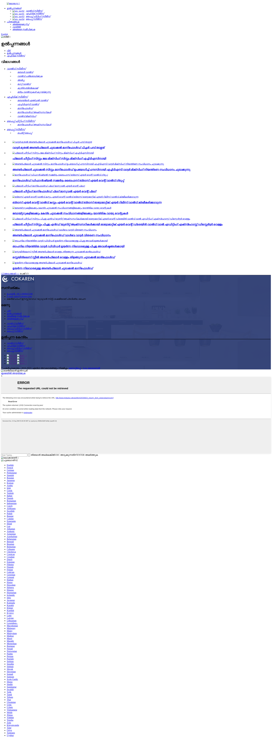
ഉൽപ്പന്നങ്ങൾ (14, 53)
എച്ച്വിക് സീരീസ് (16, 56)
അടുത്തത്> (11, 273)
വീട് (8, 50)
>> (18, 273)
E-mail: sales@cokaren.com (19, 296)
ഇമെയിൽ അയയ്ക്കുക (13, 373)
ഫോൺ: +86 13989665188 (20, 294)
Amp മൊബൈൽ (91, 368)
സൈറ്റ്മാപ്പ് (75, 368)
